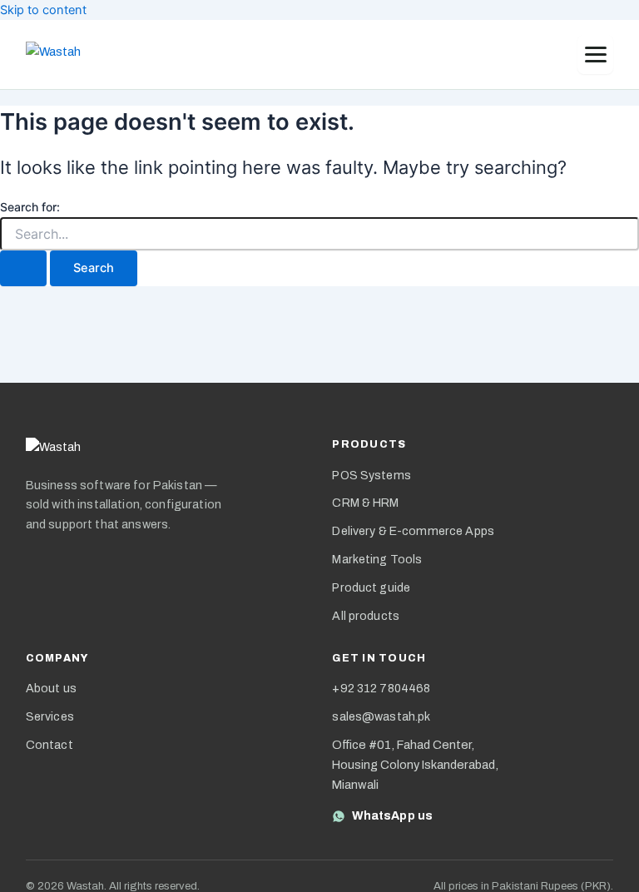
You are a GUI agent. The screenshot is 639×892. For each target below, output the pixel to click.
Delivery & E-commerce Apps (413, 531)
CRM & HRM (365, 503)
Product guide (371, 588)
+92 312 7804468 (381, 688)
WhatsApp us (392, 816)
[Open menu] (595, 54)
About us (51, 688)
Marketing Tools (377, 559)
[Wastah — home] (68, 54)
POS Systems (371, 475)
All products (365, 616)
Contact (49, 745)
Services (50, 717)
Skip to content (43, 9)
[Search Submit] (23, 268)
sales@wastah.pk (381, 717)
